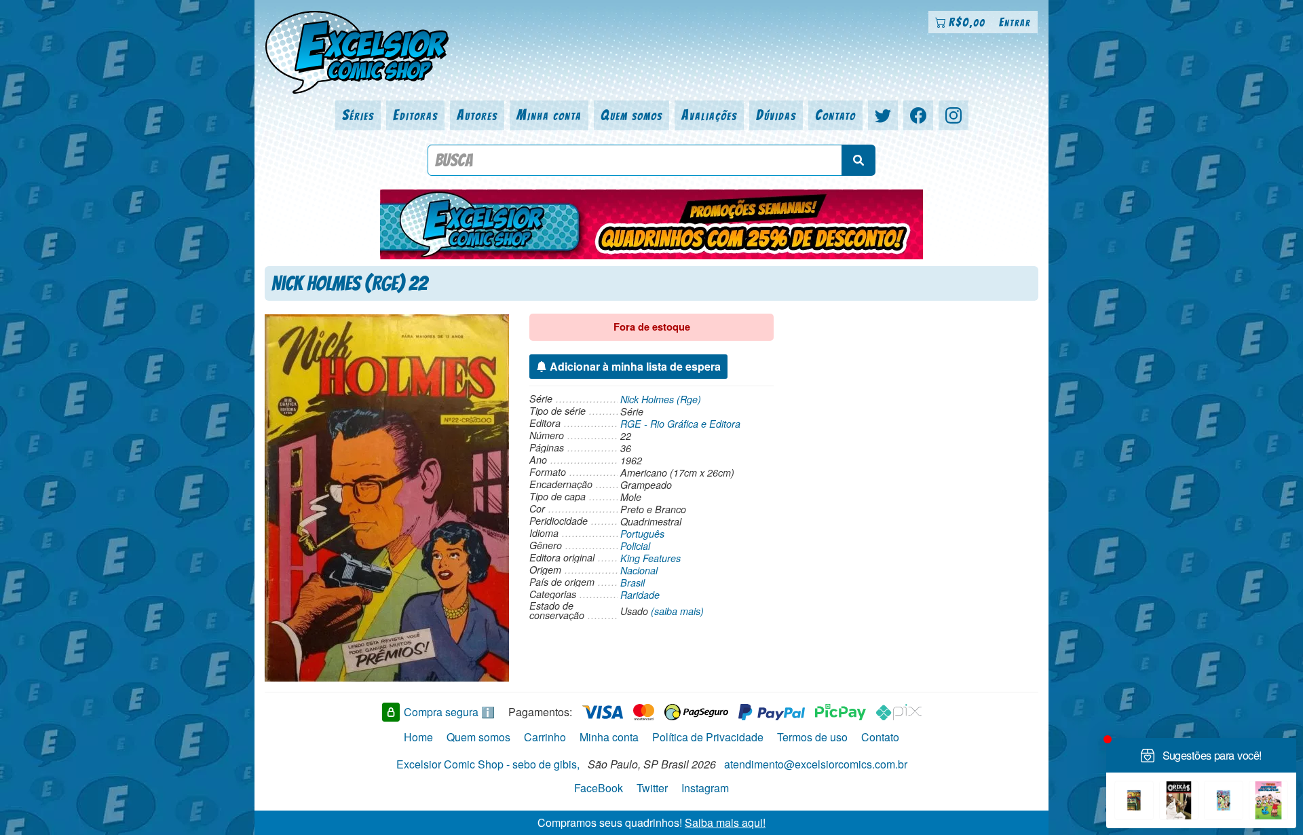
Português (642, 533)
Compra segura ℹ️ (449, 712)
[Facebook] (918, 115)
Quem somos (631, 115)
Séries (358, 115)
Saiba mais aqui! (725, 822)
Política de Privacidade (707, 737)
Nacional (639, 570)
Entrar (1015, 22)
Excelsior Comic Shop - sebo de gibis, (488, 764)
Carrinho (545, 737)
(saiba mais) (677, 611)
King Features (650, 558)
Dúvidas (776, 115)
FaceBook (598, 788)
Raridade (640, 594)
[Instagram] (953, 115)
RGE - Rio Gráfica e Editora (680, 423)
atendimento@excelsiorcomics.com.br (815, 764)
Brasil (632, 582)
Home (418, 737)
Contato (835, 115)
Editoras (415, 115)
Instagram (705, 788)
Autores (477, 115)
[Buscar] (858, 160)
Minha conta (549, 115)
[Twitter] (883, 115)
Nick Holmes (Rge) (660, 399)
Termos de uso (812, 737)
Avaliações (709, 115)
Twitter (652, 788)
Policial (635, 546)
